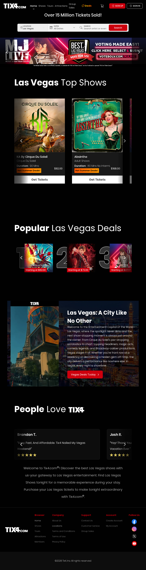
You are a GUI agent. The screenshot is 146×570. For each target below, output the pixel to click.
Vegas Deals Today (83, 374)
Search (118, 27)
